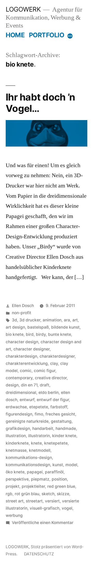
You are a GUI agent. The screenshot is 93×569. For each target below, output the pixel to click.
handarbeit (42, 428)
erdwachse (16, 406)
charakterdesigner (57, 356)
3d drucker (29, 320)
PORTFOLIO (46, 35)
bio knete (15, 334)
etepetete (38, 406)
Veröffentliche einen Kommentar (42, 522)
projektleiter (33, 486)
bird (30, 334)
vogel (67, 508)
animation (52, 320)
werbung (14, 515)
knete (36, 443)
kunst (57, 464)
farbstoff (58, 406)
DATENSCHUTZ (39, 554)
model (71, 464)
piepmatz (40, 479)
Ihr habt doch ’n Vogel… (40, 102)
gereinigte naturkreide (27, 421)
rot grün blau (27, 493)
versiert (52, 501)
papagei (35, 471)
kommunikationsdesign (28, 464)
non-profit (21, 312)
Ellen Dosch (23, 305)
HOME (15, 35)
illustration (16, 435)
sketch (48, 493)
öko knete (15, 471)
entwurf (27, 399)
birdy (41, 334)
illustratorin (39, 435)
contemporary (19, 377)
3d (14, 320)
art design (15, 327)
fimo (39, 414)
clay (54, 363)
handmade (66, 428)
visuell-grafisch (44, 508)
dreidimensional (21, 392)
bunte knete (59, 334)
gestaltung (61, 421)
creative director (51, 377)
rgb (9, 493)
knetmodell (39, 450)
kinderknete (17, 443)
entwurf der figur (53, 399)
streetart (34, 501)
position (59, 479)
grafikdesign (18, 428)
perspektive (17, 479)
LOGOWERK (23, 9)
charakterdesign (21, 356)
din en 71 (29, 385)
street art (15, 501)
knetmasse (16, 450)
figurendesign (19, 414)
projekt (12, 486)
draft (44, 385)
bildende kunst (65, 327)
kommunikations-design (29, 457)
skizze (63, 493)
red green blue (61, 486)
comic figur (44, 370)
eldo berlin (48, 392)
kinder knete (64, 435)
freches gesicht (60, 414)
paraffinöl (54, 471)
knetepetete (56, 443)
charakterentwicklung (27, 363)
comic (26, 370)
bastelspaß (38, 327)
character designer (31, 349)
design (12, 385)
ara (67, 320)
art (75, 320)
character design (22, 341)
